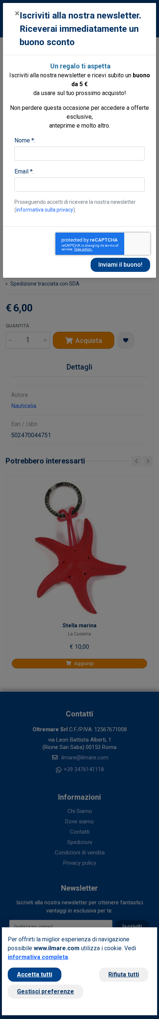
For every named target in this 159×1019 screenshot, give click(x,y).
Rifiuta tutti (123, 974)
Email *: (24, 171)
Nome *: (24, 140)
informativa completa (38, 957)
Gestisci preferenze (45, 991)
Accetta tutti (34, 974)
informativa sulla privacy (44, 210)
